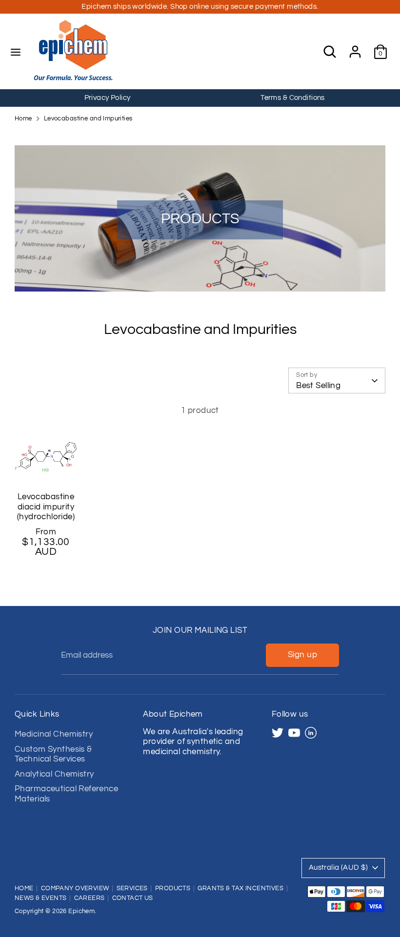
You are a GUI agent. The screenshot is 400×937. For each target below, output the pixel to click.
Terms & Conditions (292, 97)
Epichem (81, 911)
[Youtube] (294, 733)
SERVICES (132, 888)
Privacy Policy (107, 97)
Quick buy (46, 465)
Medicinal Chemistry (54, 734)
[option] (107, 98)
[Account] (355, 46)
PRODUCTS (172, 888)
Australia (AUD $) (338, 867)
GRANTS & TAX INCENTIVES (240, 888)
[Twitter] (277, 733)
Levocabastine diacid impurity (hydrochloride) (46, 506)
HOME (24, 888)
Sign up (302, 654)
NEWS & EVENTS (41, 898)
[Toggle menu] (15, 51)
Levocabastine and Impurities (88, 119)
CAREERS (89, 898)
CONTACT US (132, 898)
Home (23, 119)
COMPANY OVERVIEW (75, 888)
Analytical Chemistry (54, 774)
